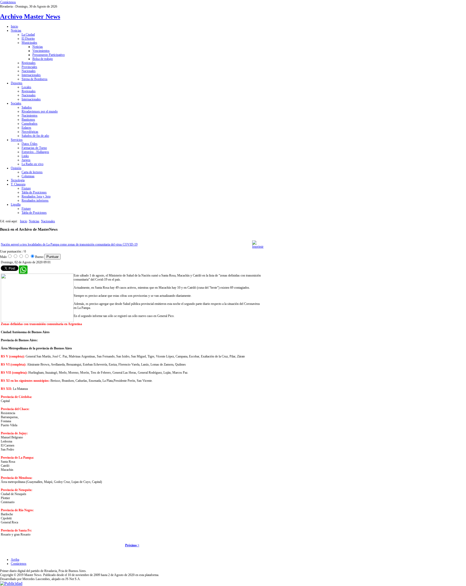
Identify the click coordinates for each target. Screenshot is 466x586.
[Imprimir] (257, 246)
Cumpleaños (29, 123)
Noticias (16, 30)
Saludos (27, 107)
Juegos (26, 160)
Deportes (16, 83)
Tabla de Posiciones (34, 192)
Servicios (17, 140)
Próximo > (132, 545)
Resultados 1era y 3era (36, 196)
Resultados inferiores (35, 200)
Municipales (29, 43)
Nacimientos (29, 115)
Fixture (26, 188)
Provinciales (29, 67)
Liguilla (15, 204)
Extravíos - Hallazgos (35, 152)
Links (25, 156)
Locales (26, 87)
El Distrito (28, 38)
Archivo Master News (30, 16)
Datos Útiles (29, 144)
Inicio (14, 26)
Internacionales (31, 75)
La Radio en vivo (32, 164)
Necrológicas (30, 132)
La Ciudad (28, 34)
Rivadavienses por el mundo (40, 111)
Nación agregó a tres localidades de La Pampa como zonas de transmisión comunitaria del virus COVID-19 (69, 244)
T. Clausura (18, 184)
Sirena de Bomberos (34, 79)
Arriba (15, 559)
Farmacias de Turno (34, 148)
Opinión (16, 168)
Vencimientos (41, 51)
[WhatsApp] (21, 268)
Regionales (29, 63)
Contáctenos (8, 2)
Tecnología (18, 180)
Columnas (28, 176)
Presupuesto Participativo (48, 55)
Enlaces (26, 128)
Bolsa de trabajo (42, 59)
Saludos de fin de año (35, 136)
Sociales (16, 103)
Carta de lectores (32, 172)
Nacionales (29, 71)
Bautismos (28, 119)
